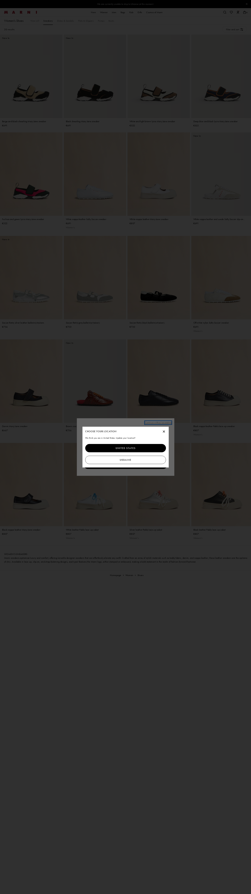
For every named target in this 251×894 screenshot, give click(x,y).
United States (126, 448)
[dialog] (125, 447)
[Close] (164, 431)
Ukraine (125, 459)
